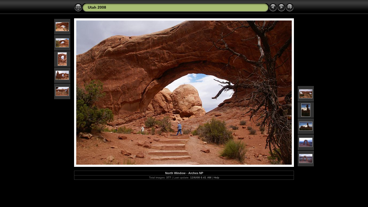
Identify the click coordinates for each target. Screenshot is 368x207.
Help (216, 177)
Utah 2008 (97, 7)
